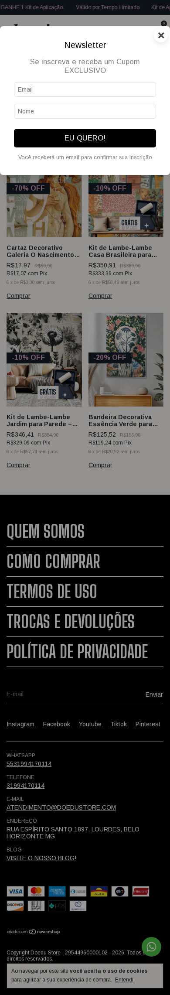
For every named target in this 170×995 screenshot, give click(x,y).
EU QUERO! (85, 138)
